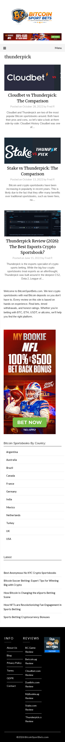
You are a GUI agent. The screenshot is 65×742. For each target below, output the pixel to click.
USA (8, 538)
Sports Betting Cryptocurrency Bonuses (27, 617)
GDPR (10, 678)
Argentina (12, 451)
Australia (11, 459)
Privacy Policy (14, 662)
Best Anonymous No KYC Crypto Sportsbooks (30, 572)
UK (8, 531)
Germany (11, 491)
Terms (10, 670)
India (9, 499)
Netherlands (13, 515)
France (10, 483)
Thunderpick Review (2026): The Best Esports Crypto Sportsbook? (32, 247)
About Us (12, 647)
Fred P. (51, 106)
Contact (11, 685)
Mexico (10, 507)
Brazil (9, 467)
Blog (9, 655)
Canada (10, 475)
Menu (58, 47)
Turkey (10, 523)
